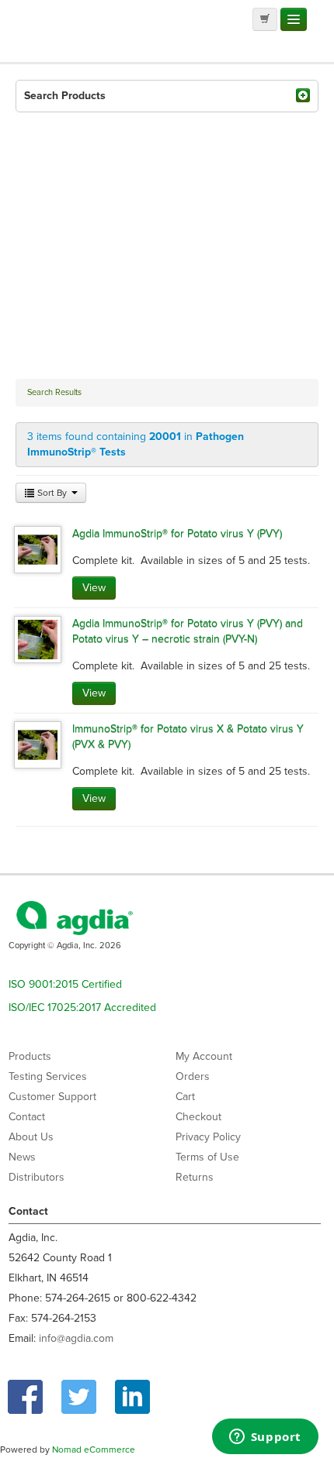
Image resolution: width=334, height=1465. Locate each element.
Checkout (198, 1116)
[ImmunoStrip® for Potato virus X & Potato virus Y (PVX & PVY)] (37, 744)
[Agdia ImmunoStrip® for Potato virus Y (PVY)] (37, 548)
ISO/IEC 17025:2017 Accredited (82, 1007)
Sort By (52, 492)
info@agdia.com (76, 1338)
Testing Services (48, 1076)
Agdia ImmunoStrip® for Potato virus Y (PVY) (177, 533)
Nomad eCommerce (93, 1449)
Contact (27, 1116)
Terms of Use (207, 1157)
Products (30, 1056)
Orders (193, 1076)
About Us (31, 1136)
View (94, 587)
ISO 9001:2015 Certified (65, 984)
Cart (185, 1096)
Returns (195, 1177)
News (22, 1157)
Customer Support (52, 1096)
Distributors (36, 1177)
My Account (204, 1056)
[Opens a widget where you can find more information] (264, 1438)
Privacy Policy (208, 1136)
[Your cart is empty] (264, 19)
